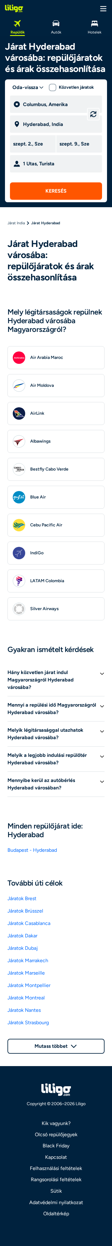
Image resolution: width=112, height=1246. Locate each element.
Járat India (16, 223)
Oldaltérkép (56, 1214)
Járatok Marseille (26, 973)
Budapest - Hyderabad (32, 850)
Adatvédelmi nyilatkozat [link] (56, 1202)
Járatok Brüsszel (25, 911)
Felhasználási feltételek (56, 1168)
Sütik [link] (56, 1191)
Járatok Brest (21, 898)
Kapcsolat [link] (56, 1157)
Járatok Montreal (26, 998)
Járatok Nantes (24, 1010)
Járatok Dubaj (22, 948)
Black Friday (56, 1146)
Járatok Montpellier (28, 985)
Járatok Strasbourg (28, 1022)
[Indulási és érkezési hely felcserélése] (93, 114)
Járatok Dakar (22, 936)
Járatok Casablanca (28, 923)
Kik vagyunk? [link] (56, 1123)
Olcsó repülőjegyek (56, 1134)
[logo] (14, 8)
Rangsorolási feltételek (56, 1179)
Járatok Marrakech (27, 960)
